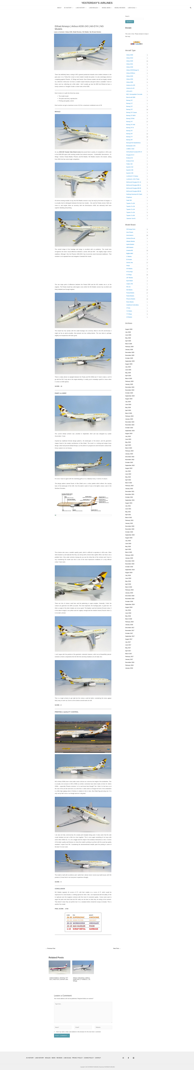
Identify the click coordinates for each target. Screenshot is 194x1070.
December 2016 (129, 662)
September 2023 (130, 430)
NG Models (85, 32)
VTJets (128, 308)
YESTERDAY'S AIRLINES (97, 2)
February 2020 (129, 555)
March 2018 (128, 619)
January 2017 (129, 659)
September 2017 (130, 636)
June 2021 (128, 509)
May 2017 (128, 648)
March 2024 (128, 413)
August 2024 (128, 398)
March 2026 (128, 343)
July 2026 (128, 332)
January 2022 (129, 488)
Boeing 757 (129, 130)
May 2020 (128, 546)
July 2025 (128, 367)
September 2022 (130, 465)
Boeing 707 (129, 100)
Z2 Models (129, 317)
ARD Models (129, 247)
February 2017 (129, 656)
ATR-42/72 (129, 91)
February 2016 (129, 665)
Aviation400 (129, 250)
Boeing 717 (129, 103)
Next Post (117, 948)
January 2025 (129, 384)
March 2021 (128, 517)
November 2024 (129, 390)
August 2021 (128, 503)
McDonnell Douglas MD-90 (133, 191)
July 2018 (128, 610)
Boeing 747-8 (130, 127)
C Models (129, 256)
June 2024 (128, 404)
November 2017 (129, 630)
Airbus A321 (129, 64)
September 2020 (130, 535)
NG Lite (128, 286)
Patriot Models (130, 296)
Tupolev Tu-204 (130, 215)
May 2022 (128, 477)
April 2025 (128, 375)
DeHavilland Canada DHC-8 (134, 152)
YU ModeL (129, 311)
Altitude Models (130, 241)
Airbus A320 (129, 61)
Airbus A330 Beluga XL (132, 70)
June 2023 (128, 439)
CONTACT (98, 1058)
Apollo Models (130, 244)
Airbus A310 (129, 58)
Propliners (129, 197)
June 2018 (128, 613)
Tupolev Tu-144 (130, 209)
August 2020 (128, 538)
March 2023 (128, 448)
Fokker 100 (129, 164)
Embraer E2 (129, 158)
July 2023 (128, 436)
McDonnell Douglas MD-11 (133, 185)
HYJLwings (129, 271)
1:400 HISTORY (80, 7)
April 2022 (128, 480)
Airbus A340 (129, 76)
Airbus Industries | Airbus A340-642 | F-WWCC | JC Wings (81, 979)
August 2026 (128, 329)
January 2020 (129, 558)
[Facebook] (128, 1058)
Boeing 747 (129, 121)
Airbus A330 (68, 32)
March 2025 (128, 378)
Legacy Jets (129, 283)
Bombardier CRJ (130, 145)
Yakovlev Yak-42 (130, 218)
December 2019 (129, 561)
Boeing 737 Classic (131, 112)
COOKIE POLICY (89, 1058)
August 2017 (128, 639)
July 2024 (128, 401)
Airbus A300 (129, 55)
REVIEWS (59, 1058)
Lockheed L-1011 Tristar (132, 179)
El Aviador (129, 259)
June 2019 (128, 578)
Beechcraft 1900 (130, 97)
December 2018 (129, 595)
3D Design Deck (130, 229)
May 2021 (128, 511)
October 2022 (129, 462)
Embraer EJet (130, 161)
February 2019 (129, 590)
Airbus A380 (129, 82)
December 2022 (129, 456)
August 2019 (128, 572)
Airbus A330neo (130, 73)
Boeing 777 (129, 136)
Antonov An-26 (130, 88)
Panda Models (130, 292)
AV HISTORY (68, 7)
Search (127, 16)
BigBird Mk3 (129, 253)
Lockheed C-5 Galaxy (132, 176)
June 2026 (128, 335)
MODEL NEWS (106, 7)
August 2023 (128, 433)
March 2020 (128, 552)
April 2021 (128, 514)
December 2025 (129, 352)
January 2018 (129, 624)
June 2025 (128, 369)
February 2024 (129, 416)
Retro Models (130, 302)
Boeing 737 (129, 109)
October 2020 (129, 532)
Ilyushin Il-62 (129, 167)
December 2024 (129, 387)
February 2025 (129, 381)
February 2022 (129, 485)
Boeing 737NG (130, 118)
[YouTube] (133, 1058)
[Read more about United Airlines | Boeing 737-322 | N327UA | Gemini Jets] (59, 967)
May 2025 (128, 372)
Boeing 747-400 (130, 124)
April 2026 (128, 341)
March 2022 (128, 482)
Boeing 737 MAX (131, 115)
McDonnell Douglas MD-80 (133, 188)
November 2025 (129, 355)
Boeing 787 (129, 139)
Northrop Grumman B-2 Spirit (134, 194)
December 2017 (129, 627)
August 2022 (128, 468)
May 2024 (128, 407)
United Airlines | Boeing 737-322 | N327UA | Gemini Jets (58, 978)
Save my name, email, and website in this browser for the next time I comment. (78, 1032)
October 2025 (129, 358)
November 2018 (129, 598)
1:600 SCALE (131, 7)
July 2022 (128, 471)
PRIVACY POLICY (77, 1058)
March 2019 (128, 587)
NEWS (53, 1058)
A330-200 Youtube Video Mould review (70, 152)
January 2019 (129, 593)
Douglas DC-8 (130, 155)
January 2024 (129, 419)
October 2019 (129, 566)
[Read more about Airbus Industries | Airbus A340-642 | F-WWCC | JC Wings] (83, 967)
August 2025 (128, 364)
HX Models (129, 268)
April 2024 (128, 410)
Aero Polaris (129, 232)
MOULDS (47, 1058)
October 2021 (129, 497)
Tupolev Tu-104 (130, 203)
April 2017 (128, 650)
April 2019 (128, 584)
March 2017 (128, 653)
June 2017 (128, 645)
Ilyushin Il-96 (129, 173)
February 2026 (129, 346)
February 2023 (129, 451)
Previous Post (50, 948)
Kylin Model (129, 280)
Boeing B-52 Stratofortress (133, 142)
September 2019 (130, 569)
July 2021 (128, 506)
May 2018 (128, 616)
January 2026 (129, 349)
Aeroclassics (129, 235)
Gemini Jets (129, 262)
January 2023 (129, 454)
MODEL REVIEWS (120, 7)
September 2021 (130, 500)
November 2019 (129, 564)
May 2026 (128, 338)
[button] (72, 8)
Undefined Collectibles (132, 305)
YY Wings (129, 314)
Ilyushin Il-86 (129, 170)
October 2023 (129, 427)
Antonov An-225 (130, 85)
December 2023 (129, 422)
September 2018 (130, 604)
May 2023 (128, 442)
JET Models (129, 277)
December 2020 (129, 526)
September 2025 (130, 361)
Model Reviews (77, 32)
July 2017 (128, 642)
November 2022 (129, 459)
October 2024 (129, 393)
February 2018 (129, 621)
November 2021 (129, 494)
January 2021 (129, 523)
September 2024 (130, 396)
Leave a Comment (59, 32)
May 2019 (128, 581)
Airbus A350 (129, 79)
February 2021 (129, 520)
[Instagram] (123, 1058)
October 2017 (129, 633)
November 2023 (129, 425)
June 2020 (128, 543)
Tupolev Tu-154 (130, 212)
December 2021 (129, 491)
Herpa (128, 265)
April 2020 (128, 549)
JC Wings (129, 274)
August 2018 (128, 607)
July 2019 (128, 575)
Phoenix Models (130, 299)
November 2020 (129, 529)
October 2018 (129, 601)
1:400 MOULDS (93, 7)
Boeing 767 (129, 133)
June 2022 (128, 474)
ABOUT (59, 7)
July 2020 (128, 540)
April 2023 (128, 445)
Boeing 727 (129, 106)
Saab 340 (129, 200)
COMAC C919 (130, 148)
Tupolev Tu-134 (130, 206)
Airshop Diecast (130, 238)
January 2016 (129, 668)
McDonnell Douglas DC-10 (133, 182)
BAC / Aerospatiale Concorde (134, 94)
